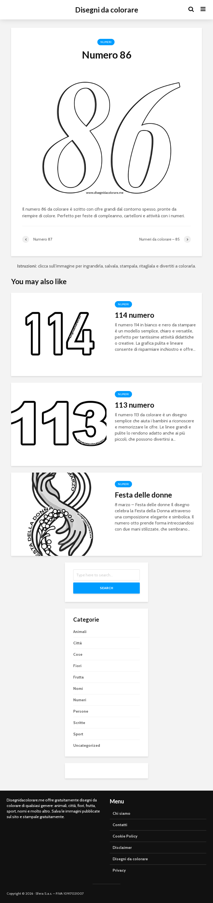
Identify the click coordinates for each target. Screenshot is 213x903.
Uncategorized (86, 745)
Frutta (78, 677)
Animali (80, 631)
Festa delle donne (143, 494)
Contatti (120, 824)
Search (106, 588)
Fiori (77, 665)
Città (77, 642)
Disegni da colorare (106, 9)
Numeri (105, 42)
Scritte (79, 722)
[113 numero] (58, 424)
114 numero (134, 315)
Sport (78, 734)
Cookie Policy (125, 836)
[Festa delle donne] (58, 513)
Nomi (78, 688)
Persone (80, 711)
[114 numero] (58, 334)
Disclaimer (122, 847)
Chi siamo (121, 813)
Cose (77, 654)
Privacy (119, 870)
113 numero (134, 404)
